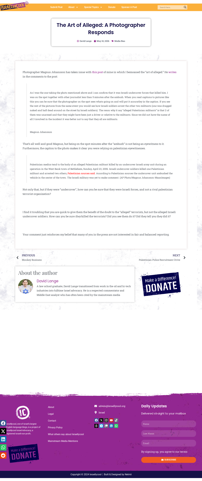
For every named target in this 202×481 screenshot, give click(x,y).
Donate (111, 7)
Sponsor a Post (129, 7)
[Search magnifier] (185, 7)
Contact (52, 420)
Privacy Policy (55, 427)
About (71, 7)
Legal (51, 413)
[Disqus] (101, 352)
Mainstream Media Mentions (63, 441)
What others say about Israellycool (66, 434)
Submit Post (56, 7)
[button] (3, 423)
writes (172, 72)
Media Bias (119, 41)
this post (97, 72)
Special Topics (91, 7)
